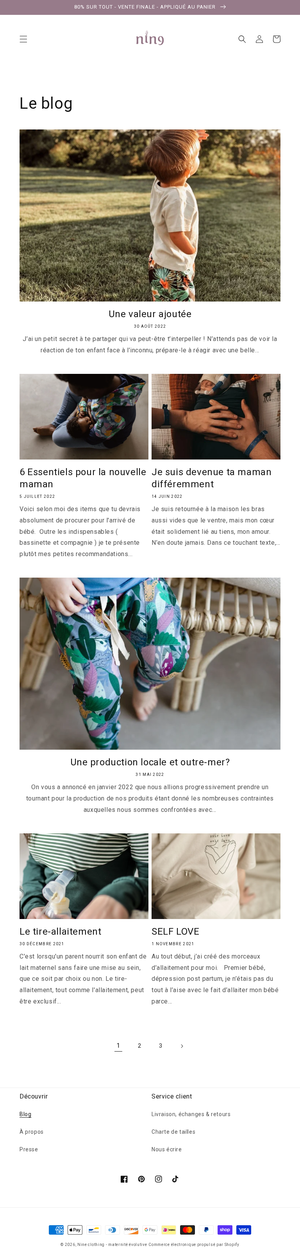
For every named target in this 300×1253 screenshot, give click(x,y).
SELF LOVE (175, 931)
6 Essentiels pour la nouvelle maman (83, 478)
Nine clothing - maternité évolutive (112, 1244)
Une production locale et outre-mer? (150, 762)
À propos (32, 1132)
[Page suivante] (181, 1046)
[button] (23, 39)
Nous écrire (167, 1149)
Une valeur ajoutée (150, 314)
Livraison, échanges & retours (191, 1114)
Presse (29, 1149)
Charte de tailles (173, 1132)
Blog (25, 1114)
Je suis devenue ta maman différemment (211, 478)
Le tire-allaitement (60, 931)
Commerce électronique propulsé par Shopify (193, 1244)
